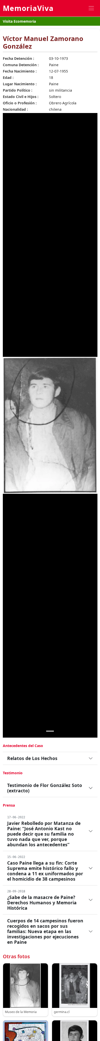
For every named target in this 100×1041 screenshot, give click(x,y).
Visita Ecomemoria (19, 21)
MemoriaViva (28, 8)
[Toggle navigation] (91, 8)
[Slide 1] (50, 731)
